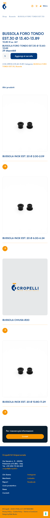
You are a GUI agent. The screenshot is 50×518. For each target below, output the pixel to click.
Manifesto (6, 478)
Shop (4, 16)
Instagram (31, 475)
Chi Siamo (6, 475)
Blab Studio (13, 514)
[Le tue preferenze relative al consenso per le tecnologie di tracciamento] (45, 513)
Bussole (12, 16)
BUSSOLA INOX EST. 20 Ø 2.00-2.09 (23, 156)
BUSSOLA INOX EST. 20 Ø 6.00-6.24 (23, 238)
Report (5, 482)
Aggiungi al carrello (24, 56)
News (4, 489)
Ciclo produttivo (9, 486)
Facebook (31, 482)
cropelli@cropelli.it (9, 468)
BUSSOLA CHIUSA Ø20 (15, 319)
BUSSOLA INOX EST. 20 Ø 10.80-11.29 (24, 401)
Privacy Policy (7, 512)
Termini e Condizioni (31, 512)
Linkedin (31, 478)
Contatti (25, 436)
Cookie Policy (17, 512)
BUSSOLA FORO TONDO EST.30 (31, 16)
